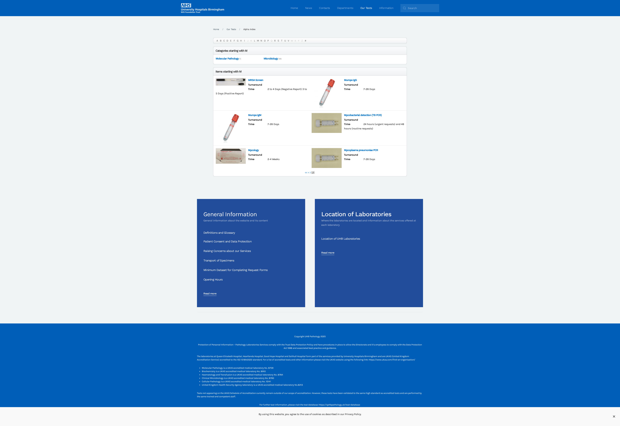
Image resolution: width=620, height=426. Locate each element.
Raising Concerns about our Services (227, 251)
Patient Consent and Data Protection (227, 241)
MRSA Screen (255, 80)
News (308, 8)
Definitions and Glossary (219, 232)
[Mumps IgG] (327, 92)
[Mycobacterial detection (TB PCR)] (327, 122)
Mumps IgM (254, 115)
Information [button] (386, 8)
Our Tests (366, 8)
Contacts (324, 8)
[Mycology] (231, 155)
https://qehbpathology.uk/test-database (339, 404)
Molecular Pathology (227, 58)
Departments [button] (345, 8)
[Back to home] (202, 8)
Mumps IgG (350, 80)
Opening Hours (212, 279)
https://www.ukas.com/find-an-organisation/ (392, 359)
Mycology (253, 150)
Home (294, 8)
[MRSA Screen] (231, 81)
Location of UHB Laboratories (340, 238)
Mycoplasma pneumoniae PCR (361, 150)
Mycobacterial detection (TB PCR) (363, 115)
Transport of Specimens (218, 260)
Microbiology (271, 58)
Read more (210, 293)
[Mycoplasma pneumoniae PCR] (327, 157)
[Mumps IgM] (231, 127)
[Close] (614, 416)
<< (306, 172)
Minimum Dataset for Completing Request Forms (235, 270)
